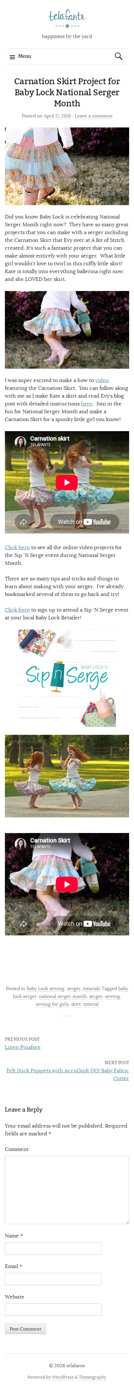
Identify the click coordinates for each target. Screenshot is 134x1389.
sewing (112, 996)
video (102, 380)
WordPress (63, 1377)
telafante (75, 1366)
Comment (17, 1149)
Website (14, 1297)
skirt (76, 1004)
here (86, 404)
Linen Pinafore (23, 1047)
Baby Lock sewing (45, 988)
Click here (17, 547)
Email (13, 1266)
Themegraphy (92, 1377)
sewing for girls (52, 1004)
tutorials (91, 988)
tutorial (91, 1004)
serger (73, 988)
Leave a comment (94, 116)
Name (14, 1236)
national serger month (63, 996)
